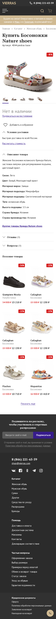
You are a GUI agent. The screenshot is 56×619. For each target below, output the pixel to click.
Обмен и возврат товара (24, 571)
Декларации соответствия (25, 543)
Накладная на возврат (22, 613)
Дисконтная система (22, 530)
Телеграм (29, 21)
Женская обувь (34, 28)
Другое (15, 497)
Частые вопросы (21, 552)
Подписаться (43, 435)
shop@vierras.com (21, 463)
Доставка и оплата (21, 525)
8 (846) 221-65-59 (43, 3)
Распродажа (18, 506)
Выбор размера (19, 562)
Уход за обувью (20, 580)
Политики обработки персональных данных (28, 445)
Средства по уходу (21, 502)
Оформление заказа (22, 558)
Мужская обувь (19, 488)
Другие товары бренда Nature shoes (22, 226)
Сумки (15, 493)
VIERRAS (9, 3)
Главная (6, 28)
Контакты (17, 539)
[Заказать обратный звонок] (50, 613)
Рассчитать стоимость (14, 143)
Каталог (18, 28)
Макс (17, 21)
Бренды (16, 511)
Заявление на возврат (22, 609)
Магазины (17, 534)
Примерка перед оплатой (25, 567)
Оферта (15, 601)
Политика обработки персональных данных (31, 605)
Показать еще (28, 403)
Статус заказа (19, 576)
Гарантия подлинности (23, 585)
